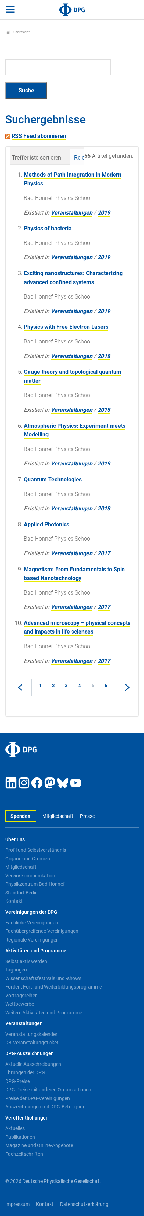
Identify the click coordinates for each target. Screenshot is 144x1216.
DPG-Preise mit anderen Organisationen (48, 1089)
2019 (104, 212)
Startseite (21, 32)
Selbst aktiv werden (26, 961)
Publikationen (20, 1137)
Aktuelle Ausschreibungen (33, 1064)
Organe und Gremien (27, 858)
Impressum (17, 1204)
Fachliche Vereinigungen (31, 922)
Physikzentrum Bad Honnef (35, 884)
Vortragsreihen (21, 995)
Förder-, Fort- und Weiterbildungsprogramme (53, 987)
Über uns (15, 840)
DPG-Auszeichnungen (29, 1053)
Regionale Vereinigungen (32, 940)
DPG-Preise (17, 1081)
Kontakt (14, 901)
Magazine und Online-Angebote (39, 1145)
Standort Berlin (21, 893)
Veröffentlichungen (27, 1118)
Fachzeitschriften (24, 1154)
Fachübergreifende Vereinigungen (41, 931)
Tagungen (16, 970)
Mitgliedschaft (57, 816)
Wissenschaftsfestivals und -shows (43, 978)
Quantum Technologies (53, 479)
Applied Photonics (46, 524)
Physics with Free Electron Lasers (66, 327)
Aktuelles (15, 1128)
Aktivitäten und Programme (35, 951)
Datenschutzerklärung (84, 1204)
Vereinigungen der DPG (31, 912)
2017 (104, 553)
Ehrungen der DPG (25, 1072)
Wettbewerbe (19, 1004)
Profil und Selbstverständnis (35, 850)
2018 (104, 356)
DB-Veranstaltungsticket (31, 1042)
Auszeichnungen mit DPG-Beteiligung (45, 1106)
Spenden (20, 816)
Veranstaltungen (71, 212)
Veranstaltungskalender (31, 1034)
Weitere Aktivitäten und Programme (43, 1012)
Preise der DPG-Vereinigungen (37, 1098)
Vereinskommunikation (30, 875)
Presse (87, 816)
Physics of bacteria (48, 228)
